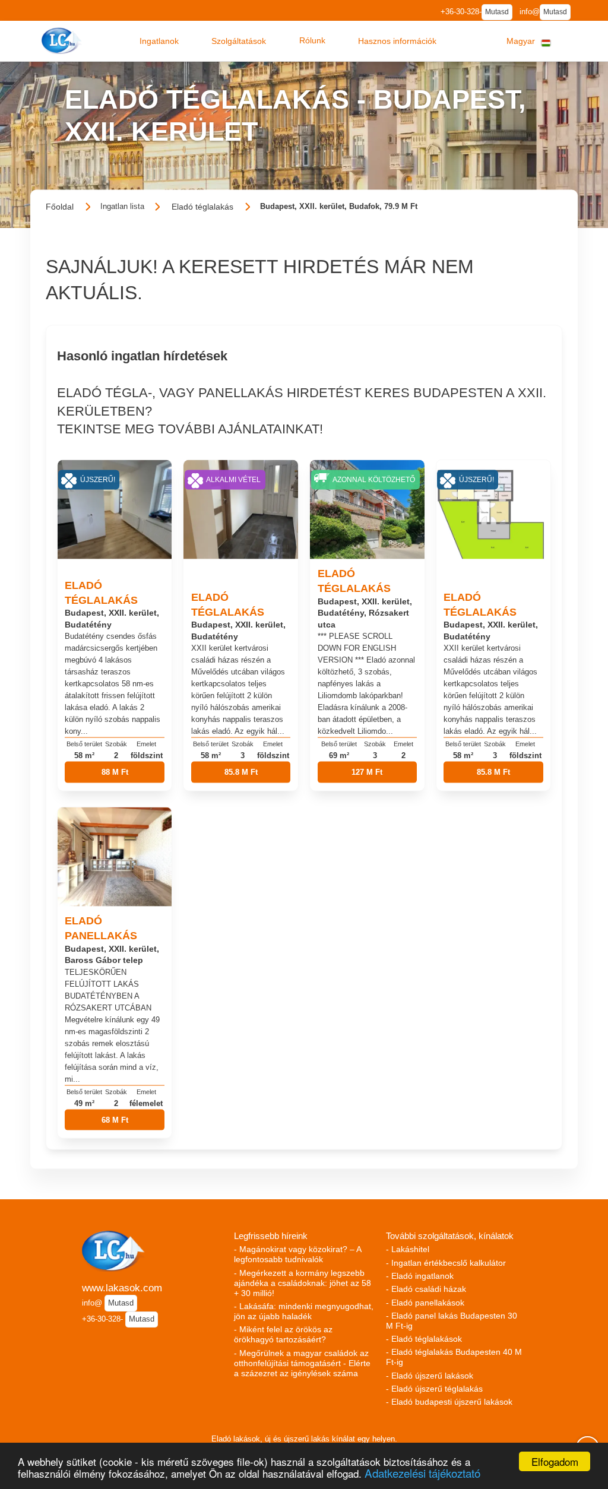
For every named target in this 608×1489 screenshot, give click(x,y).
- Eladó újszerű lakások (429, 1375)
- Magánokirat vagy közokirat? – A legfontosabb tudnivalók (297, 1254)
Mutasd (497, 11)
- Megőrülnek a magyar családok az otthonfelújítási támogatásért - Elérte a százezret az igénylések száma (302, 1363)
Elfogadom (554, 1461)
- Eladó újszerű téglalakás (434, 1388)
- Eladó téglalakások (424, 1339)
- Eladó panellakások (425, 1302)
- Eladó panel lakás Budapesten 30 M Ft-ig (451, 1320)
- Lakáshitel (407, 1249)
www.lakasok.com (122, 1288)
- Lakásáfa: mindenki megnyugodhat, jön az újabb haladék (303, 1311)
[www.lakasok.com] (63, 40)
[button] (159, 41)
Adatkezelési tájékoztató (422, 1473)
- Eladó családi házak (426, 1289)
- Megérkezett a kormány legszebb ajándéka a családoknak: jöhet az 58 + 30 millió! (302, 1283)
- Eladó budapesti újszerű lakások (449, 1401)
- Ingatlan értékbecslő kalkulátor (446, 1263)
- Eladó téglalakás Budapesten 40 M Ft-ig (454, 1357)
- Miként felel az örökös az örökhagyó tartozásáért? (283, 1334)
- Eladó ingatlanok (420, 1276)
